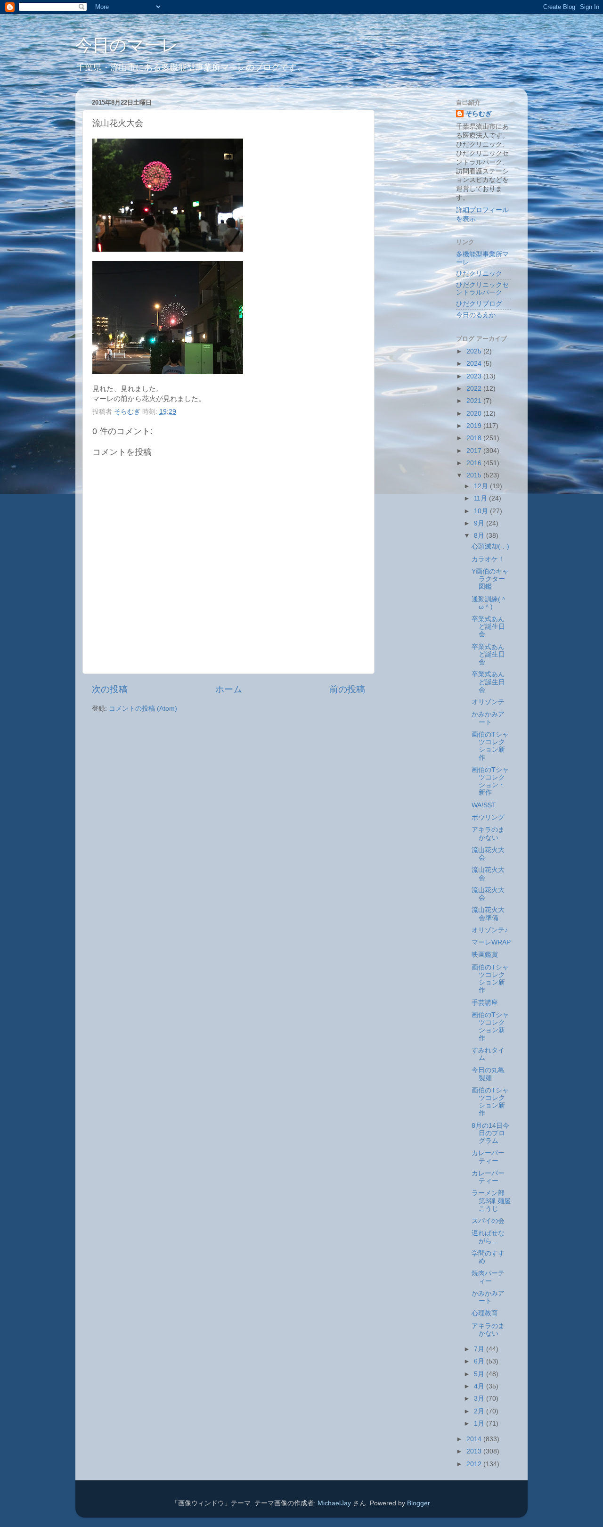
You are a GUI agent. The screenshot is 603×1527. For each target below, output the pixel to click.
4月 (480, 1386)
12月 (482, 486)
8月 (480, 535)
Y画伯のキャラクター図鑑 (490, 579)
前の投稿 (347, 689)
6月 (480, 1361)
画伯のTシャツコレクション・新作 (490, 781)
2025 (474, 351)
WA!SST (484, 805)
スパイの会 (488, 1220)
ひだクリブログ (479, 303)
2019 (474, 425)
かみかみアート (488, 718)
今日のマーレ (127, 45)
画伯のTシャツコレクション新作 (490, 746)
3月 (480, 1398)
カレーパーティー (488, 1156)
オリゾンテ (488, 702)
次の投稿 (110, 689)
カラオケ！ (488, 559)
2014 (474, 1439)
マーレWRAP (491, 942)
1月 (480, 1423)
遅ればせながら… (488, 1237)
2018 (474, 438)
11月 (481, 498)
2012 (474, 1464)
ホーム (228, 689)
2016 (474, 463)
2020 (474, 413)
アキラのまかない (488, 833)
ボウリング (488, 817)
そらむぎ (478, 113)
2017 (474, 450)
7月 (480, 1349)
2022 (474, 388)
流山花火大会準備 (488, 913)
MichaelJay (334, 1503)
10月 (482, 511)
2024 (474, 363)
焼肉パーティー (488, 1277)
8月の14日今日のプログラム (490, 1133)
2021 (474, 400)
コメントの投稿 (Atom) (143, 708)
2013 (474, 1451)
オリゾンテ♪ (490, 930)
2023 (474, 376)
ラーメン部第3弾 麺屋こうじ (491, 1201)
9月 (480, 523)
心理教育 (485, 1313)
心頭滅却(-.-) (490, 546)
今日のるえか (476, 315)
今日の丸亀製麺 (488, 1074)
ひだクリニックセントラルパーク (482, 288)
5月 (480, 1374)
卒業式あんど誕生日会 (488, 627)
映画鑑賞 (485, 954)
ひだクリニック (479, 273)
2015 (474, 475)
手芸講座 (485, 1002)
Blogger (418, 1503)
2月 (480, 1411)
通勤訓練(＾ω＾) (489, 603)
